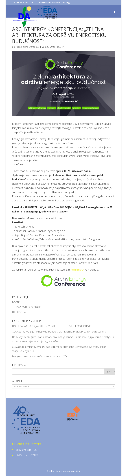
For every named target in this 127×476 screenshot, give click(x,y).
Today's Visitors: (23, 449)
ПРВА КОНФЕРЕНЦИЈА (27, 306)
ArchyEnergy (77, 269)
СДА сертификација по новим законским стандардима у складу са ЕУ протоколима (59, 331)
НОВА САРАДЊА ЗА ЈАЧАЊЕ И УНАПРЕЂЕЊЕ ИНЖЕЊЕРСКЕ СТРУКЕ (52, 326)
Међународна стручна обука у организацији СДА (40, 356)
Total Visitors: (22, 455)
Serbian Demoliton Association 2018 (64, 471)
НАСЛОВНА (19, 312)
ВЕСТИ (60, 46)
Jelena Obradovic (30, 46)
